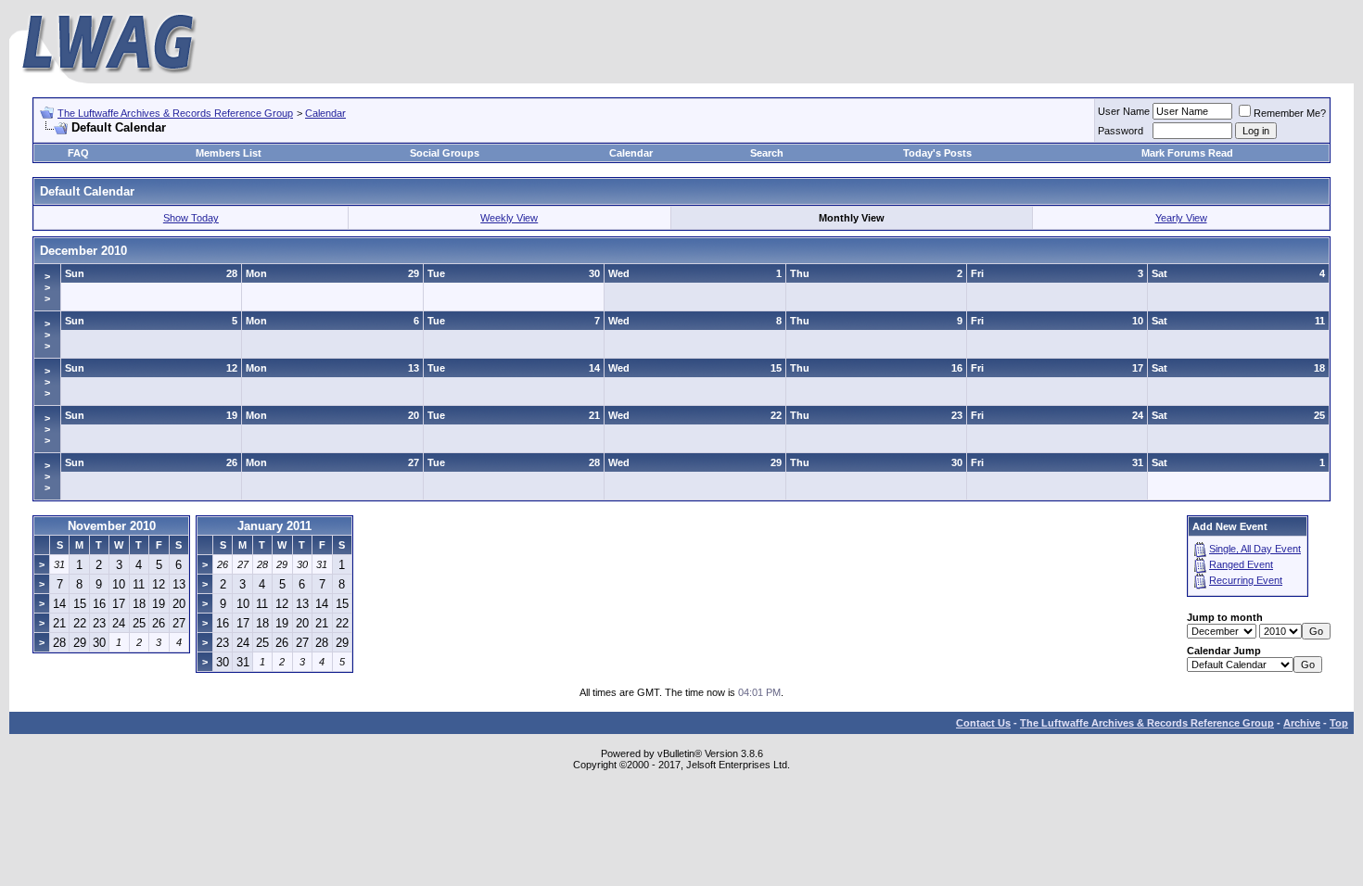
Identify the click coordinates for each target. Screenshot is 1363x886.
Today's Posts (937, 152)
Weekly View (509, 217)
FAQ (78, 152)
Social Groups (444, 152)
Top (1339, 722)
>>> (47, 287)
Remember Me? (1290, 113)
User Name (1124, 111)
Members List (228, 152)
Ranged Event (1241, 564)
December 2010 (83, 251)
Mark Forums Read (1187, 152)
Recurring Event (1245, 580)
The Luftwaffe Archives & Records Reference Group (175, 113)
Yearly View (1181, 217)
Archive (1301, 722)
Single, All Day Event (1255, 548)
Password (1120, 130)
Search (766, 152)
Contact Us (983, 722)
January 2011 (274, 526)
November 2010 (112, 526)
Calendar (325, 113)
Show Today (191, 217)
